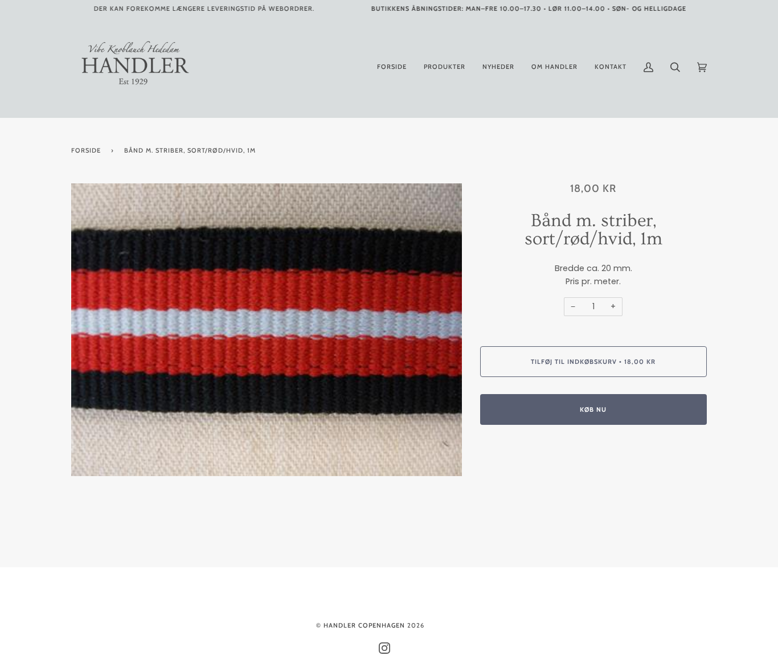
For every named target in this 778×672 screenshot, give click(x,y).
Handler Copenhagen (364, 625)
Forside (86, 150)
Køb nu (593, 409)
